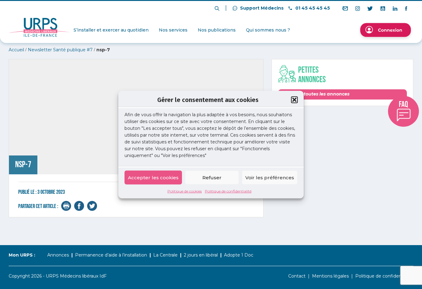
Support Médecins (261, 8)
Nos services (173, 30)
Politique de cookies (184, 191)
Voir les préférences (269, 177)
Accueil (16, 50)
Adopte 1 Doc (238, 255)
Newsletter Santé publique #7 (60, 50)
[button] (294, 99)
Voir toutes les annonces (321, 94)
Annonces (58, 255)
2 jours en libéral (201, 255)
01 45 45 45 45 (312, 8)
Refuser (212, 177)
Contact (297, 276)
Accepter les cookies (153, 177)
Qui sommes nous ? (268, 30)
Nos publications (217, 30)
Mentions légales (330, 276)
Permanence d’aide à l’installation (111, 255)
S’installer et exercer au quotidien (111, 30)
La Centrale (165, 255)
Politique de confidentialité (228, 191)
